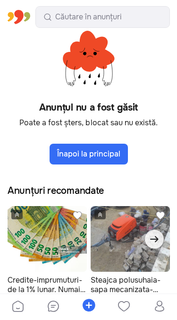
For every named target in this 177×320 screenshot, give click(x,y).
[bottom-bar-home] (18, 307)
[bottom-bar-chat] (53, 307)
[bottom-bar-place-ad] (88, 307)
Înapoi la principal (88, 154)
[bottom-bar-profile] (159, 307)
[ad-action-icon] (77, 215)
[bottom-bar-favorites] (124, 307)
